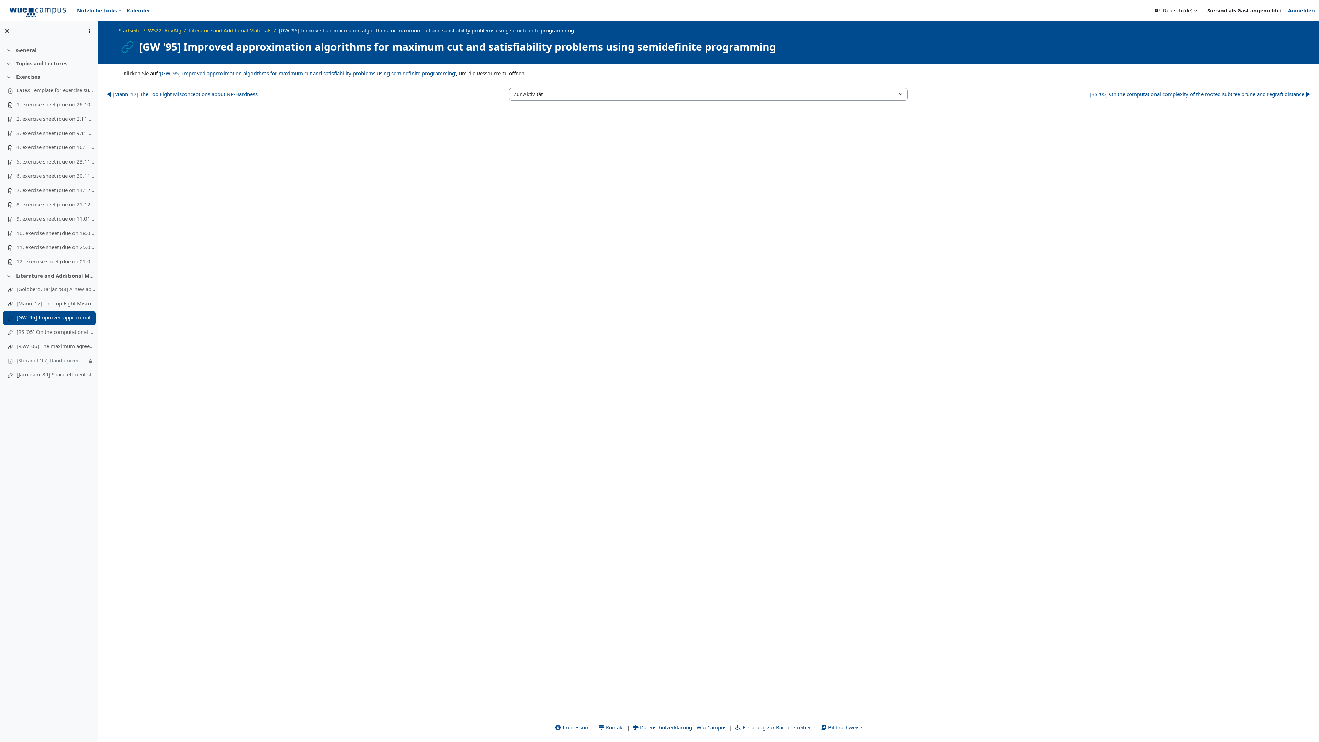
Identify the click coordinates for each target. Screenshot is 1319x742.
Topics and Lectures (41, 63)
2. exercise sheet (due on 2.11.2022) (55, 118)
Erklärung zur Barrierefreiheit (776, 727)
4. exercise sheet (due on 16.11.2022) (55, 147)
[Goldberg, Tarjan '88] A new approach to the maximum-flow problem (55, 288)
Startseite (129, 30)
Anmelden (1301, 10)
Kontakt (614, 727)
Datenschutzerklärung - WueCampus (682, 727)
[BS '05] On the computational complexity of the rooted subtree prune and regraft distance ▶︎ (1200, 94)
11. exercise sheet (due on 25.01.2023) (55, 247)
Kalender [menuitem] (138, 10)
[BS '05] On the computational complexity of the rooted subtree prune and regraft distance (55, 331)
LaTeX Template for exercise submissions (55, 90)
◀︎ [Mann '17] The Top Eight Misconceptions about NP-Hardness (182, 94)
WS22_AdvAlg (164, 30)
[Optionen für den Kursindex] (89, 30)
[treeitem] (48, 50)
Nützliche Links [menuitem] (97, 10)
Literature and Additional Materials (55, 275)
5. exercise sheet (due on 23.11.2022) (55, 161)
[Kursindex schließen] (7, 30)
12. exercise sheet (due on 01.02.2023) (55, 261)
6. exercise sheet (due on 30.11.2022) (55, 175)
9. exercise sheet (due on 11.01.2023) (55, 218)
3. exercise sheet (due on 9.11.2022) (55, 133)
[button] (1176, 10)
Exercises (28, 76)
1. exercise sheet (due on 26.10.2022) (55, 104)
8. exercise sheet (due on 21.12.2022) (55, 204)
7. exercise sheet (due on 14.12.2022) (55, 190)
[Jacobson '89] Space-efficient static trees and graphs (55, 374)
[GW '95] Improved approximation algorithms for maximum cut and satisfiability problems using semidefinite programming (55, 317)
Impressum (575, 727)
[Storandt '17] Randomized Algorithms (51, 360)
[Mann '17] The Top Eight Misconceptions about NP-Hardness (55, 303)
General (26, 50)
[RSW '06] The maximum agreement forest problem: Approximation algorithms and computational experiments (55, 345)
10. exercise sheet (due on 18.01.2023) (55, 232)
